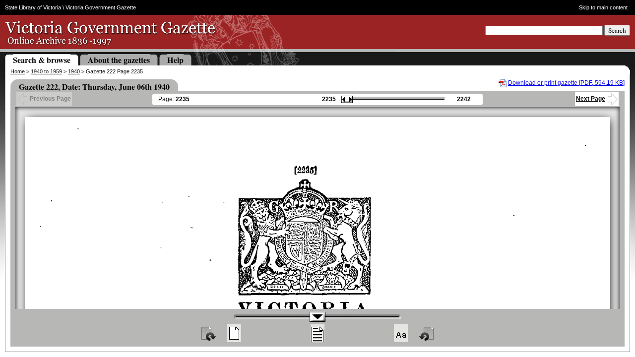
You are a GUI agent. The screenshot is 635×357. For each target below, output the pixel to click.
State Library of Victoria (33, 7)
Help (175, 59)
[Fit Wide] (317, 333)
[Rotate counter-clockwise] (427, 333)
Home (17, 71)
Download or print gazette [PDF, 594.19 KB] (566, 82)
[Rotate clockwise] (208, 333)
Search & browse (41, 59)
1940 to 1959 (46, 71)
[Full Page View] (234, 333)
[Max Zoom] (400, 333)
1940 (74, 71)
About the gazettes (119, 59)
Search (617, 30)
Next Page (590, 98)
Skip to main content (603, 7)
